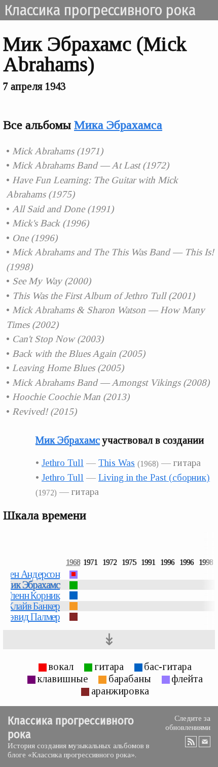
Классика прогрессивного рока (100, 10)
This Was (116, 462)
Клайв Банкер (33, 606)
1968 (73, 562)
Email (204, 741)
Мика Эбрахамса (118, 124)
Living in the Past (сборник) (154, 477)
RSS (191, 741)
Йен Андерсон (31, 574)
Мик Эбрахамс (67, 440)
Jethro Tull (63, 462)
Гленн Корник (33, 595)
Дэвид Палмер (31, 617)
